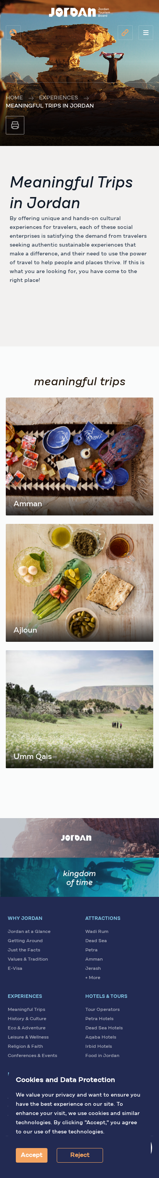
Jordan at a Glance (29, 931)
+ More (92, 978)
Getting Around (25, 941)
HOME (14, 98)
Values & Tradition (28, 959)
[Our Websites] (125, 32)
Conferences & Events (32, 1056)
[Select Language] (13, 32)
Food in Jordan (102, 1056)
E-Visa (15, 968)
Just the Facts (24, 950)
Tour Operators (102, 1009)
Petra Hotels (99, 1019)
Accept (31, 1155)
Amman (94, 959)
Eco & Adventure (27, 1028)
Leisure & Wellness (28, 1037)
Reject (80, 1155)
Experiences (58, 98)
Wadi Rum (96, 931)
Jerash (93, 968)
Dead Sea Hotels (104, 1028)
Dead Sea (96, 941)
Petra (91, 950)
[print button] (15, 125)
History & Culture (27, 1019)
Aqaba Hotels (100, 1037)
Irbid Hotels (98, 1046)
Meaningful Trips (26, 1009)
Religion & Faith (25, 1046)
